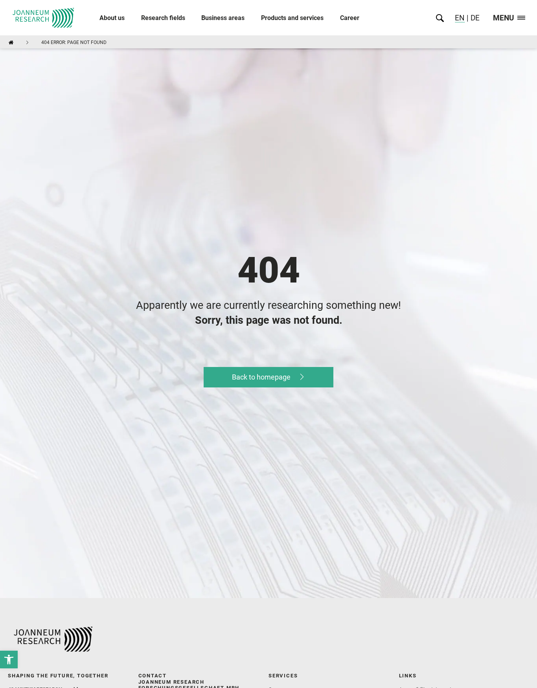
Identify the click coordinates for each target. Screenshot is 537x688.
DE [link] (474, 17)
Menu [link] (503, 18)
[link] (9, 659)
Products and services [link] (292, 18)
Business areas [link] (223, 18)
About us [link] (112, 18)
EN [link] (460, 17)
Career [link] (349, 18)
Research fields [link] (163, 18)
